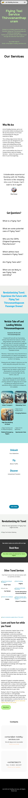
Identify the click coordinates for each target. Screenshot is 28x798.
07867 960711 (15, 42)
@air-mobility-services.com (18, 43)
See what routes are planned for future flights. (14, 554)
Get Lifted (14, 506)
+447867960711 (14, 762)
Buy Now (6, 707)
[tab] (14, 221)
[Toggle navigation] (25, 2)
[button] (14, 221)
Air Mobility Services (12, 2)
